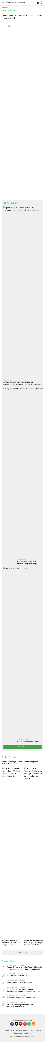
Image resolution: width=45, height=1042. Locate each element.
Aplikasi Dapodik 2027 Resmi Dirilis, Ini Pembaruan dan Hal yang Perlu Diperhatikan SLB (22, 383)
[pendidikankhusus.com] (15, 2)
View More (22, 747)
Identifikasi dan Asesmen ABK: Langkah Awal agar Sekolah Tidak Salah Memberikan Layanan (33, 943)
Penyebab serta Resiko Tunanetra (20, 982)
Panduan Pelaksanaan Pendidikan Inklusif (23, 998)
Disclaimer (35, 1030)
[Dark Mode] (38, 3)
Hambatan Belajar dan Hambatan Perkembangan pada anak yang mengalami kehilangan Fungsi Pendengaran (24, 990)
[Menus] (3, 3)
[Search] (42, 3)
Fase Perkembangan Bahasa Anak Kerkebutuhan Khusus (20, 1006)
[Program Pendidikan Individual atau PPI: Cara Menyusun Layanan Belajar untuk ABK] (11, 853)
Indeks (7, 1030)
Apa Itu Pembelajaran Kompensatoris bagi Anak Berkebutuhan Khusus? (20, 763)
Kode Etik (16, 1030)
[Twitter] (16, 1024)
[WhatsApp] (29, 1024)
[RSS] (33, 1024)
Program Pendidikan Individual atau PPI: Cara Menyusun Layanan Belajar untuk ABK (11, 943)
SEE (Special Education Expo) (28, 741)
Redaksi (26, 1030)
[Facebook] (12, 1024)
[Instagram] (25, 1024)
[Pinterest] (20, 1024)
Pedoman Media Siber (22, 1033)
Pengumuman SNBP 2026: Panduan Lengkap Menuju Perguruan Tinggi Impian (27, 563)
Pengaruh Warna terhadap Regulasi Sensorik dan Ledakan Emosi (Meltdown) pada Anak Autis (24, 968)
